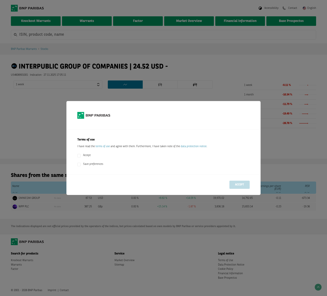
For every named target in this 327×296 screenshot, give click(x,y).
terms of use (103, 146)
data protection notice (194, 146)
